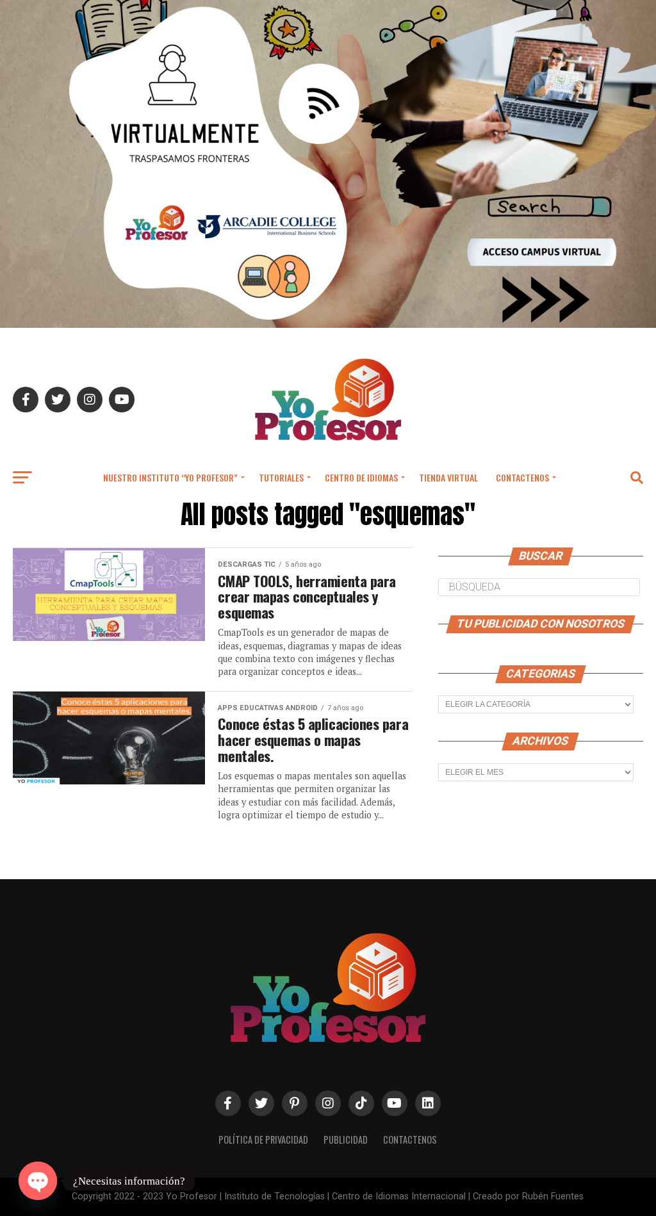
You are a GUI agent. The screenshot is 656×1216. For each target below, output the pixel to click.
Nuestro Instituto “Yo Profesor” (170, 477)
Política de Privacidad (263, 1139)
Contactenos (522, 477)
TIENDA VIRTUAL (448, 477)
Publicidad (346, 1139)
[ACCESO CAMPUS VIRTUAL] (328, 324)
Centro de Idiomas (361, 477)
